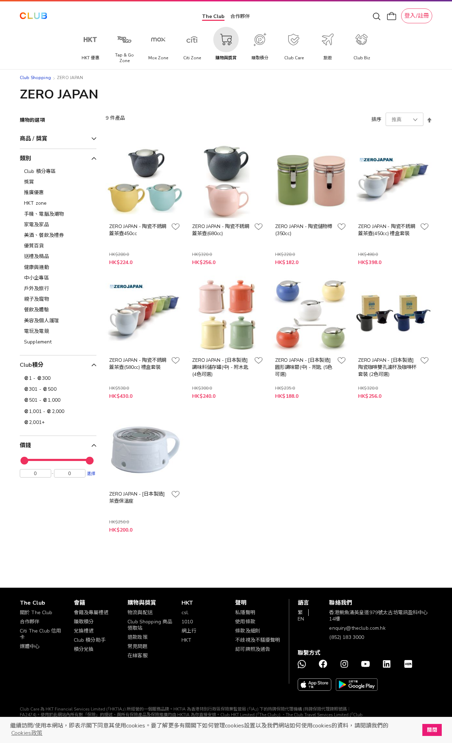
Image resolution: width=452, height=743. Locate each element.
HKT (186, 640)
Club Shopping (35, 77)
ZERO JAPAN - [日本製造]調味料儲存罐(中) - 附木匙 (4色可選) (220, 367)
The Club (213, 16)
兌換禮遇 (84, 631)
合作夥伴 (240, 16)
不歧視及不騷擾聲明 (257, 640)
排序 (376, 119)
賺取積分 (84, 621)
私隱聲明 (245, 612)
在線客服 (137, 655)
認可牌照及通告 (252, 649)
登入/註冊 (416, 16)
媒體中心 (30, 646)
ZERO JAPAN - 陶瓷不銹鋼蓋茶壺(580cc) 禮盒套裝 (137, 364)
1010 (187, 621)
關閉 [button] (432, 729)
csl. (185, 612)
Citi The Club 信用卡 (40, 634)
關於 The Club (36, 612)
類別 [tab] (25, 158)
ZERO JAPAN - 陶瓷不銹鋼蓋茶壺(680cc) (220, 230)
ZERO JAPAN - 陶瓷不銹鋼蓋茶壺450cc (137, 230)
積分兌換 (84, 649)
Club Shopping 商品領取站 (149, 624)
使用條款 (245, 621)
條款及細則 (247, 631)
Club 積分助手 (90, 640)
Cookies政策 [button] (26, 733)
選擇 (91, 473)
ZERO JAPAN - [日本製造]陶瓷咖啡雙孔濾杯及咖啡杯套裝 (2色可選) (387, 367)
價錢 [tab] (25, 445)
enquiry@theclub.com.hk (357, 628)
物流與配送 (140, 612)
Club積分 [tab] (31, 365)
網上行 (189, 631)
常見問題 (137, 646)
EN (301, 619)
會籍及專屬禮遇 (91, 612)
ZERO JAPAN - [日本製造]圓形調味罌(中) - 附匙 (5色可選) (303, 367)
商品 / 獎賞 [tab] (33, 139)
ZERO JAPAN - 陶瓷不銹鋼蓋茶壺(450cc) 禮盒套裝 (386, 230)
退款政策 (137, 637)
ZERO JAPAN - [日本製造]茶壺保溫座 (137, 497)
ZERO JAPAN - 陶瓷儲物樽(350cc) (303, 230)
